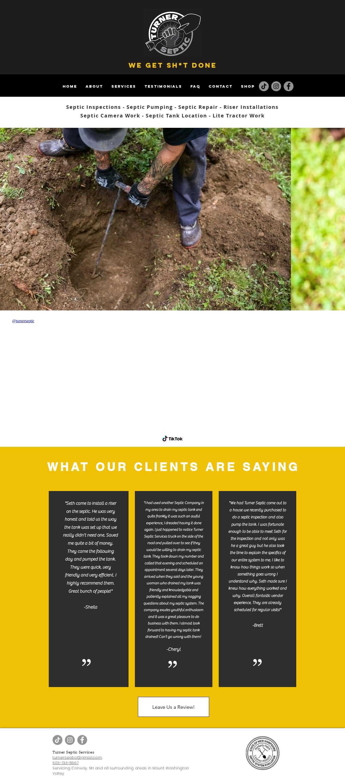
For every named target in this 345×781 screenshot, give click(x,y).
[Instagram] (276, 86)
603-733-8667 (66, 762)
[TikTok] (264, 86)
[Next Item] (336, 227)
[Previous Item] (9, 227)
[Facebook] (288, 86)
